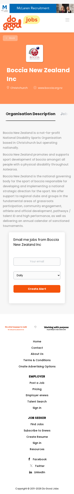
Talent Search (37, 401)
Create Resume (37, 437)
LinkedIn (39, 472)
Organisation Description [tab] (30, 113)
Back (12, 38)
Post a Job (37, 383)
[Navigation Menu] (67, 19)
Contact (37, 348)
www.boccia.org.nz (50, 88)
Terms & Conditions (37, 360)
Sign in (37, 408)
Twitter (40, 466)
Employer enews (37, 395)
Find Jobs (37, 424)
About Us (37, 354)
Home (37, 341)
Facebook (40, 459)
